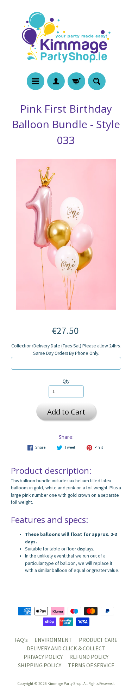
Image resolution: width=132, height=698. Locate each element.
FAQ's (21, 639)
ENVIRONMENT (53, 639)
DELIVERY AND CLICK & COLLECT (66, 648)
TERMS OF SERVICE (91, 665)
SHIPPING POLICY (39, 665)
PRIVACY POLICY (43, 656)
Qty (66, 381)
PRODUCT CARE (98, 639)
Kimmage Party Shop (65, 683)
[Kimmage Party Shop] (66, 37)
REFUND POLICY (88, 656)
